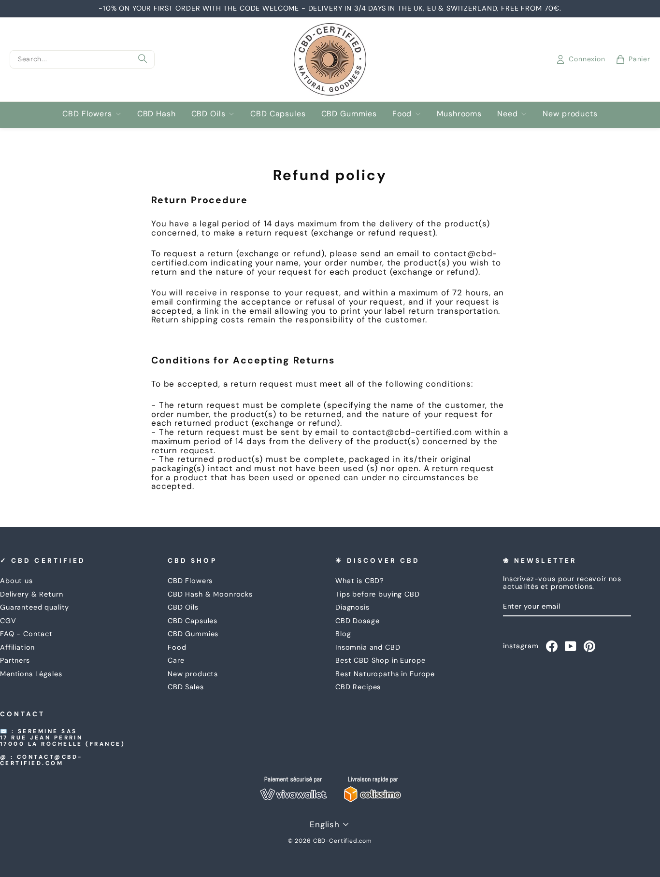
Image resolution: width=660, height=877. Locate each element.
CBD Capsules (277, 114)
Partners (15, 660)
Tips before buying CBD (377, 594)
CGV (8, 620)
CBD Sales (186, 686)
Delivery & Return (31, 594)
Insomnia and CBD (368, 647)
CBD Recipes (358, 686)
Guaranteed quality (34, 607)
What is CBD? (359, 580)
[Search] (142, 59)
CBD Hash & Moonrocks (210, 594)
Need (507, 114)
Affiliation (17, 647)
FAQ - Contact (26, 633)
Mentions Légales (31, 673)
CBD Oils (208, 114)
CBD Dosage (357, 620)
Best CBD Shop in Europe (380, 660)
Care (176, 660)
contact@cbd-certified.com (41, 760)
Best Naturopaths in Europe (385, 673)
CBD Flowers (87, 114)
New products (570, 114)
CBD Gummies (349, 114)
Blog (343, 633)
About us (16, 580)
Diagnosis (352, 607)
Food (402, 114)
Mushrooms (459, 114)
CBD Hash (156, 114)
